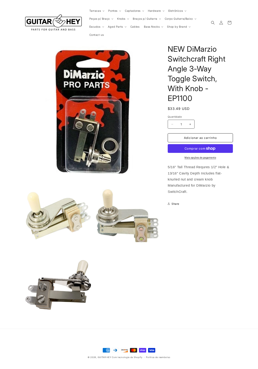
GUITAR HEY (104, 357)
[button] (96, 11)
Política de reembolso (158, 357)
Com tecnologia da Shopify (127, 357)
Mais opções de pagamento (200, 157)
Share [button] (175, 203)
